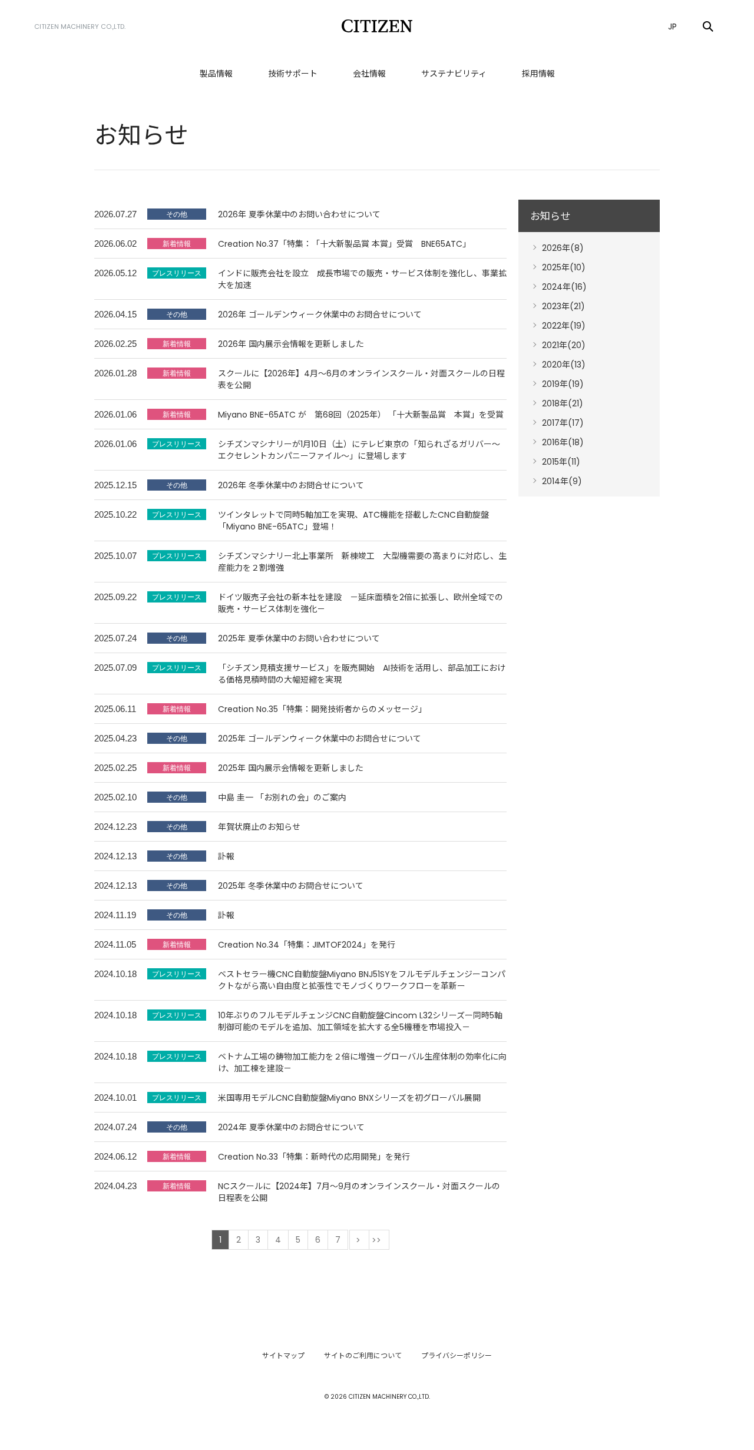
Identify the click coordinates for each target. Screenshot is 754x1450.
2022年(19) (564, 326)
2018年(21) (562, 403)
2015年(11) (561, 462)
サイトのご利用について (363, 1355)
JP (672, 26)
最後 (379, 1240)
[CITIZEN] (377, 26)
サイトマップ (283, 1355)
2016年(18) (563, 442)
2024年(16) (564, 287)
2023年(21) (563, 306)
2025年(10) (564, 267)
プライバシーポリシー (456, 1355)
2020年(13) (564, 364)
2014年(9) (562, 481)
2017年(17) (563, 423)
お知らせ (550, 216)
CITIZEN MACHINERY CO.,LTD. (79, 26)
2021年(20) (564, 345)
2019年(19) (563, 384)
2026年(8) (563, 248)
